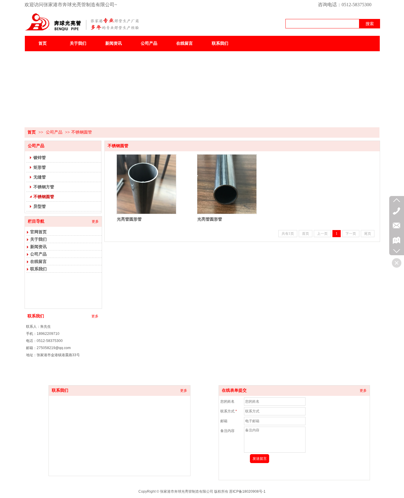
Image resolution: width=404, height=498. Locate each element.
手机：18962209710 (42, 334)
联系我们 (38, 268)
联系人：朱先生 (38, 326)
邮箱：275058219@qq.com (48, 348)
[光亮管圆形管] (146, 184)
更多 (95, 221)
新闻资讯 (38, 246)
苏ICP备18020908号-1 (247, 491)
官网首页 (38, 231)
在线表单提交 (234, 390)
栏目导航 (36, 221)
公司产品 (54, 132)
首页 (32, 132)
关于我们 (38, 239)
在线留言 (38, 261)
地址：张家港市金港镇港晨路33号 (53, 355)
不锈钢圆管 (81, 132)
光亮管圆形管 (129, 219)
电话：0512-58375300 (44, 341)
